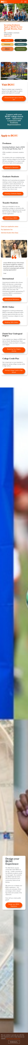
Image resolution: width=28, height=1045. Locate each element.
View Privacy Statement (13, 1038)
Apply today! (7, 36)
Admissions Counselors (14, 119)
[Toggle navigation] (25, 1)
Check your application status (9, 226)
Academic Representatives (14, 123)
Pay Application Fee (6, 229)
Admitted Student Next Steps (9, 232)
